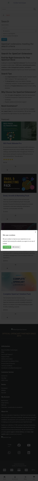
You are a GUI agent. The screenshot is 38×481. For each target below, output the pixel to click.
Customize (16, 247)
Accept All (7, 247)
